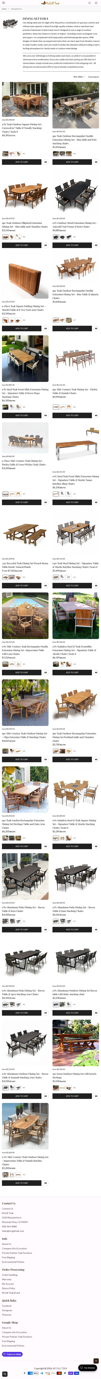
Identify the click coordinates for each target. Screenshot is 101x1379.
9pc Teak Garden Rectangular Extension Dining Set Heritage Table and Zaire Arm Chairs (23, 824)
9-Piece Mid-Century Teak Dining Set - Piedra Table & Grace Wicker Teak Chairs (24, 462)
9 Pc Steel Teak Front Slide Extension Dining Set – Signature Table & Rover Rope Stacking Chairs (25, 393)
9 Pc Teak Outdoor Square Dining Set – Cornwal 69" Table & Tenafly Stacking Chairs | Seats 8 (22, 128)
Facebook (7, 1305)
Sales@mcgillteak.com (13, 1231)
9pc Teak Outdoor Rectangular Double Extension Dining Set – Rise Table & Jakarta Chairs (75, 294)
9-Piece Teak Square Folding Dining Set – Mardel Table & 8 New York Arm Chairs (24, 308)
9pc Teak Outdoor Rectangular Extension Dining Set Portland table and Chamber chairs (74, 737)
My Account (8, 1283)
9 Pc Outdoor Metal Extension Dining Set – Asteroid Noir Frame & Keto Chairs (74, 224)
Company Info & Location (14, 1248)
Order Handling (9, 1275)
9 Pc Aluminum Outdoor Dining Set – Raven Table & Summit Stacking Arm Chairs (25, 1075)
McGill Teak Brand (11, 1292)
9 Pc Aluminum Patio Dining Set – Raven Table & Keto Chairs (23, 909)
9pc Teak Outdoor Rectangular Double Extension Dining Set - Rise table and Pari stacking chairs (74, 139)
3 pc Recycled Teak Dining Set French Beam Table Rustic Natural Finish (25, 565)
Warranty (7, 1279)
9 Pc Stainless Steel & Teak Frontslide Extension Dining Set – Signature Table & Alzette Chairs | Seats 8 (74, 650)
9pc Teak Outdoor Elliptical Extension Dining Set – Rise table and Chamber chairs (25, 224)
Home (4, 9)
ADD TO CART (22, 162)
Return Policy (8, 1288)
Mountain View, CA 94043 (15, 1222)
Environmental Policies (13, 1262)
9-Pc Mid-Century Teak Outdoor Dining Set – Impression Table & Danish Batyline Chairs (25, 1160)
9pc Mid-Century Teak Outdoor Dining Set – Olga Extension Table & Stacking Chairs (24, 735)
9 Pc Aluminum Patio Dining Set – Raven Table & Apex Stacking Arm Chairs (23, 992)
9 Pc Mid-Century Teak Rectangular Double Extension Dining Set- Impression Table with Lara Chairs (25, 650)
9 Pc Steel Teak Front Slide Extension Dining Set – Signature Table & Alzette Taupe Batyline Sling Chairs (75, 480)
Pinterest (6, 1314)
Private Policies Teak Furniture (17, 1253)
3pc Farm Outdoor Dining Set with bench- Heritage (74, 1075)
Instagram (7, 1310)
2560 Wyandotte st (11, 1217)
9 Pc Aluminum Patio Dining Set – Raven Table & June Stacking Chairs (73, 909)
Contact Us (7, 1208)
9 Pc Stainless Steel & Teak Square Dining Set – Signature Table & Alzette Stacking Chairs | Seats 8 (74, 824)
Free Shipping (8, 1257)
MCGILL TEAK (60, 1368)
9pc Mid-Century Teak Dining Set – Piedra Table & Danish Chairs (74, 391)
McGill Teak (8, 1213)
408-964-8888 (9, 1226)
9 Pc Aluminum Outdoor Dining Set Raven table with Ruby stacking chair (74, 992)
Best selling (78, 77)
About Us (6, 1244)
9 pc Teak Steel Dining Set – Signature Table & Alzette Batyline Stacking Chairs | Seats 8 (75, 565)
